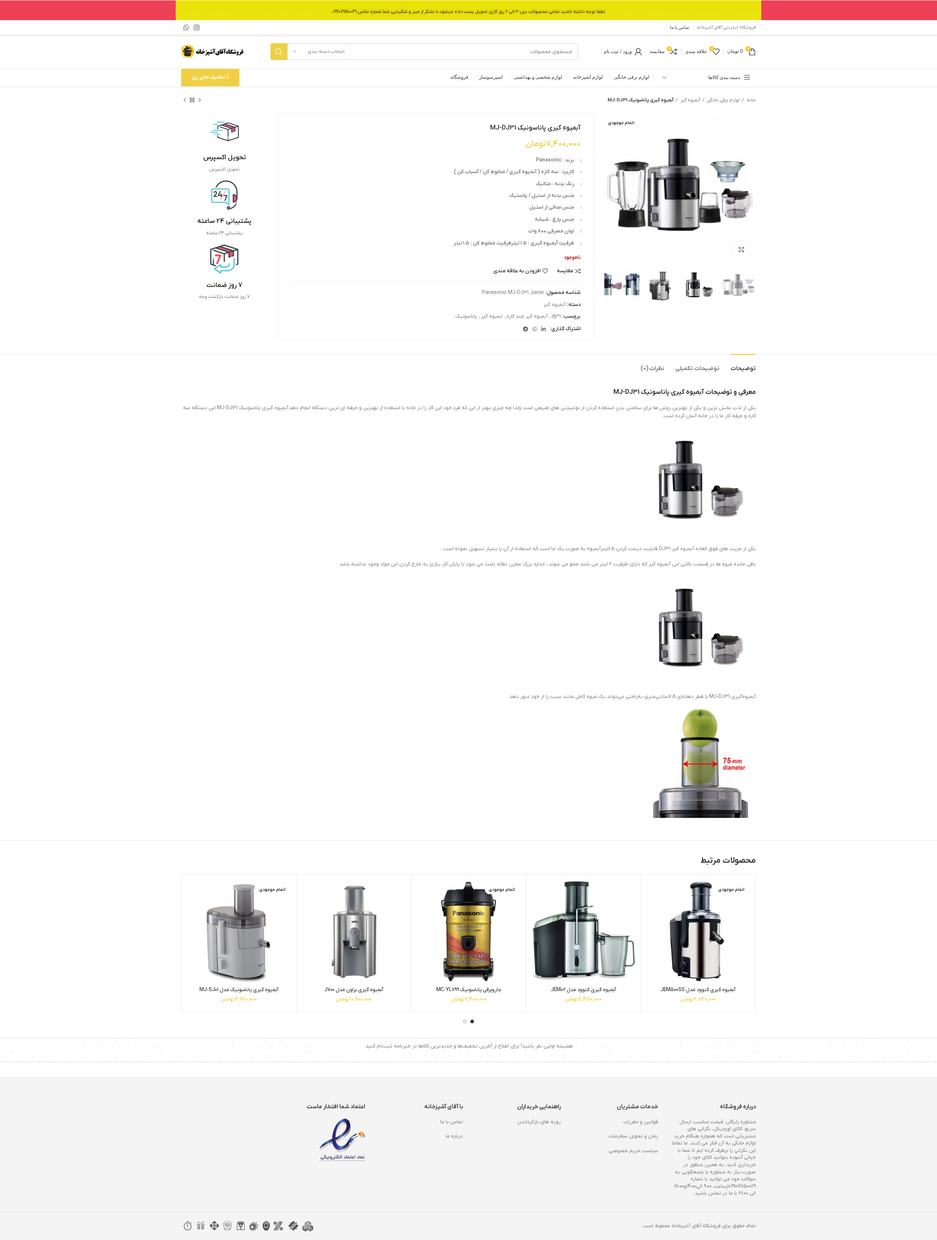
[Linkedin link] (543, 329)
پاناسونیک (466, 316)
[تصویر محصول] (698, 931)
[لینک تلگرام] (525, 329)
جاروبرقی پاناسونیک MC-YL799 (468, 989)
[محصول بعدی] (184, 100)
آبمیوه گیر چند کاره (527, 316)
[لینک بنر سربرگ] (468, 10)
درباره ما (454, 1136)
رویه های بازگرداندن (539, 1121)
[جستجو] (278, 51)
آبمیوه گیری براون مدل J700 (354, 989)
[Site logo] (213, 51)
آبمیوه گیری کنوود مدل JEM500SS (698, 989)
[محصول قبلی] (199, 100)
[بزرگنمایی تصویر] (741, 250)
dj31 (556, 316)
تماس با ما (451, 1121)
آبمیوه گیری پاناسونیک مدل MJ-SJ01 (239, 989)
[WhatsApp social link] (186, 27)
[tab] (743, 365)
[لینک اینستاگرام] (196, 27)
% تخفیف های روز (210, 77)
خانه (751, 100)
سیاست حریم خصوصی (633, 1150)
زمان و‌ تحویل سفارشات (633, 1136)
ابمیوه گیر (492, 316)
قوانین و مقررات (640, 1121)
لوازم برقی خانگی (723, 100)
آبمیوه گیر (689, 100)
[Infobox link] (224, 145)
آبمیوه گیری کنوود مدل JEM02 (583, 989)
